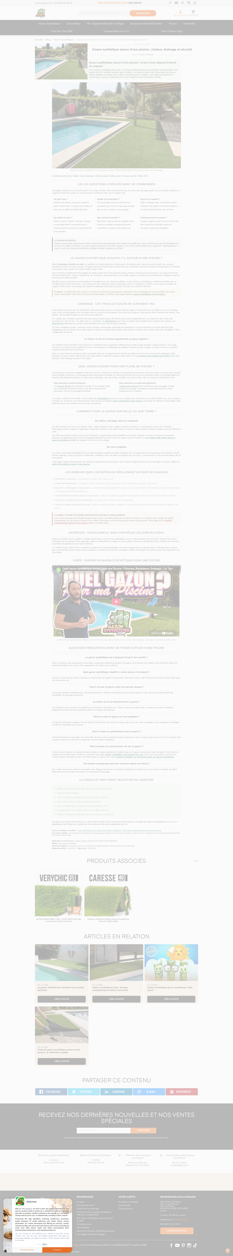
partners (28, 1209)
